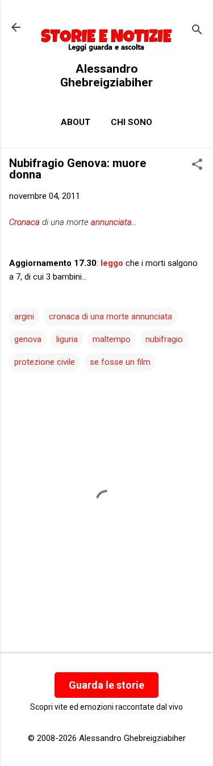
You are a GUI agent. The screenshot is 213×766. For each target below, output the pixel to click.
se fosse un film (120, 362)
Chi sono (131, 122)
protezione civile (44, 362)
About (75, 122)
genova (27, 339)
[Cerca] (197, 31)
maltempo (112, 339)
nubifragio (164, 339)
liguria (67, 339)
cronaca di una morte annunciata (110, 316)
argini (24, 316)
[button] (197, 165)
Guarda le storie (106, 685)
